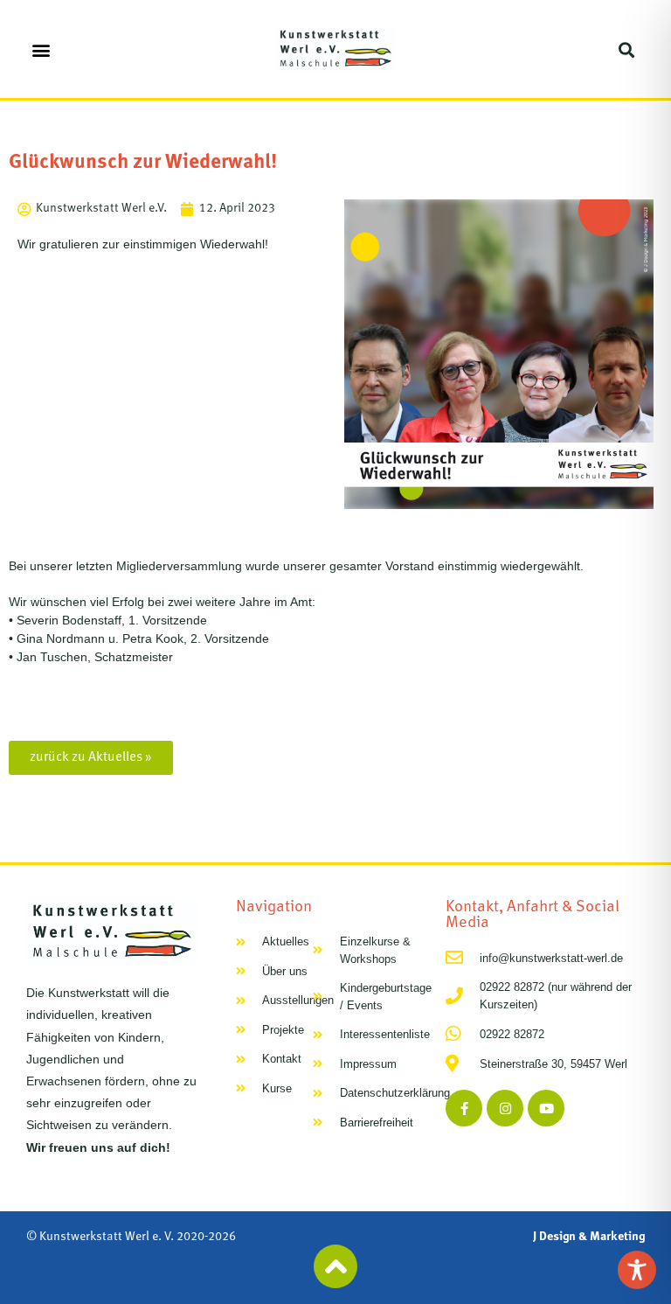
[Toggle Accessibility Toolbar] (637, 1270)
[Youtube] (546, 1108)
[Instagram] (505, 1108)
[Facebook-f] (464, 1108)
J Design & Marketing (589, 1237)
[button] (40, 49)
